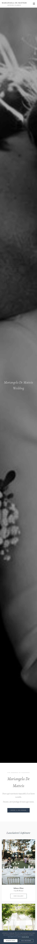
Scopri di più (25, 936)
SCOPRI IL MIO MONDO (18, 810)
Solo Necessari (26, 940)
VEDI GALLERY (18, 896)
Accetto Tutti (10, 940)
